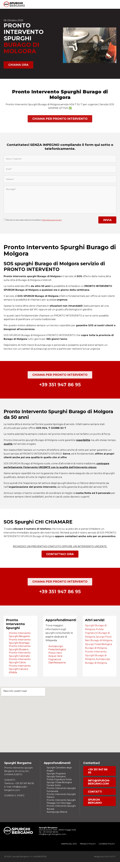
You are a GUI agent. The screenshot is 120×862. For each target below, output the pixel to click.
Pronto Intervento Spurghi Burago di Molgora (96, 655)
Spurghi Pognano (56, 773)
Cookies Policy (107, 844)
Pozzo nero (55, 652)
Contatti (95, 791)
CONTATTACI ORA (60, 554)
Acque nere (55, 656)
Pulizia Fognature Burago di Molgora (97, 633)
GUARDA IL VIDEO (14, 795)
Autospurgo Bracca (57, 812)
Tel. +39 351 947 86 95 (48, 832)
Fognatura (54, 659)
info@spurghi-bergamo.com (99, 782)
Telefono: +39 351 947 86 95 (19, 783)
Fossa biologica (57, 649)
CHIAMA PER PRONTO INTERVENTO (60, 118)
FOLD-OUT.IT (110, 856)
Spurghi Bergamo (95, 801)
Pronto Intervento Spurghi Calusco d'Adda (20, 669)
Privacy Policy (88, 844)
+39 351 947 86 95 (98, 771)
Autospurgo (55, 646)
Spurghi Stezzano (56, 776)
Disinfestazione (57, 662)
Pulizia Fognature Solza (59, 779)
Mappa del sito (69, 844)
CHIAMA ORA (18, 64)
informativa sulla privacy (52, 220)
